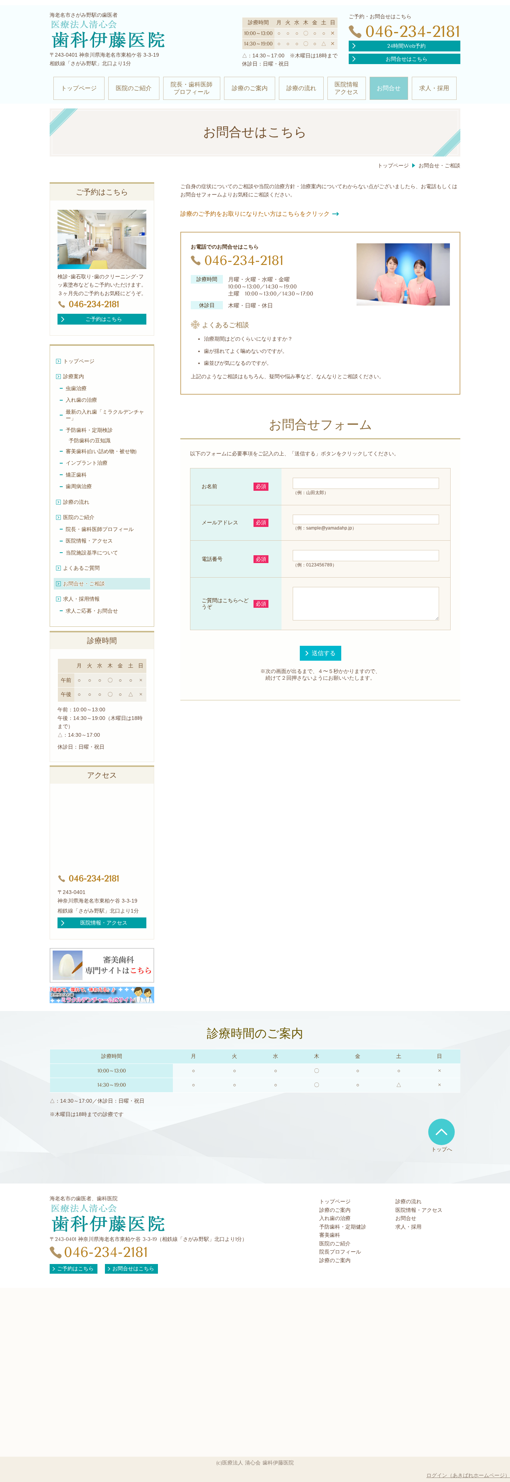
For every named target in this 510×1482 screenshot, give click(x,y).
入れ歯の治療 (335, 1218)
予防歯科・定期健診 (342, 1227)
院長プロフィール (340, 1252)
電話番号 (212, 559)
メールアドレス (220, 522)
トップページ (335, 1201)
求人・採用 (408, 1227)
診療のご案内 (335, 1210)
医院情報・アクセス (418, 1210)
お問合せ (405, 1218)
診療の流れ (408, 1201)
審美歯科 (329, 1235)
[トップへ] (441, 1132)
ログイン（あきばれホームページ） (468, 1475)
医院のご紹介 (335, 1244)
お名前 (209, 486)
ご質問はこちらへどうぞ (225, 603)
